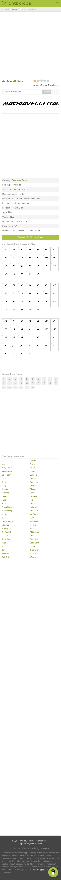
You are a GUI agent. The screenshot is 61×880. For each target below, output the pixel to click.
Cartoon (33, 475)
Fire (31, 500)
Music (32, 528)
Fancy (4, 500)
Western (33, 557)
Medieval (34, 521)
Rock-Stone (7, 539)
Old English (6, 532)
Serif (3, 550)
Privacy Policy (26, 841)
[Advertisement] (30, 46)
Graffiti (32, 503)
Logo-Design (7, 521)
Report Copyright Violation (30, 844)
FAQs (14, 841)
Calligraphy (6, 475)
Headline (34, 511)
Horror (4, 514)
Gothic (4, 503)
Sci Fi (4, 546)
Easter (4, 496)
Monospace (7, 528)
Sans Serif (34, 543)
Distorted (5, 493)
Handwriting (7, 511)
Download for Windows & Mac (30, 237)
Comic (4, 482)
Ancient (33, 461)
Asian (32, 468)
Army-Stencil (7, 468)
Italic (3, 518)
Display (33, 489)
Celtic (4, 478)
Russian (5, 543)
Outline (5, 536)
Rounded (34, 539)
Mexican (5, 525)
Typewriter (34, 550)
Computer (34, 482)
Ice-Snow (34, 514)
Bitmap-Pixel (7, 471)
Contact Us (41, 841)
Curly (4, 486)
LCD (32, 518)
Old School (34, 532)
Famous (33, 496)
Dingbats (5, 489)
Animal (5, 464)
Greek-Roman (8, 507)
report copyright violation (43, 870)
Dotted (33, 493)
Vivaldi (33, 553)
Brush (32, 471)
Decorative (34, 486)
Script (32, 546)
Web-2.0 (5, 557)
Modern (33, 525)
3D (3, 461)
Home (4, 9)
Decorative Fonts (15, 9)
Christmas (34, 478)
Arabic (32, 464)
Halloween (34, 507)
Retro (32, 536)
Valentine (6, 553)
